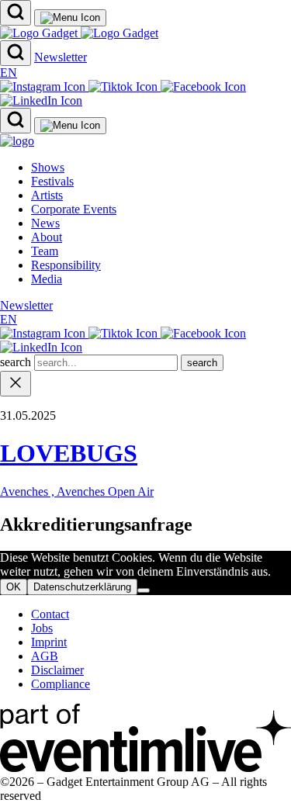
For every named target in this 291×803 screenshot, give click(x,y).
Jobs (42, 628)
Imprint (49, 642)
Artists (47, 195)
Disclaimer (57, 670)
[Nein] (143, 590)
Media (46, 279)
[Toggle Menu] (70, 17)
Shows (47, 167)
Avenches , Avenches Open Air (77, 491)
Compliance (60, 684)
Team (44, 251)
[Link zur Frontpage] (79, 33)
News (45, 223)
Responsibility (66, 265)
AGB (44, 656)
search (17, 362)
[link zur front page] (17, 140)
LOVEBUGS (68, 453)
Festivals (52, 181)
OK (13, 587)
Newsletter (60, 57)
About (46, 237)
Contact (50, 614)
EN (8, 72)
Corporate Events (73, 209)
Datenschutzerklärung (82, 587)
